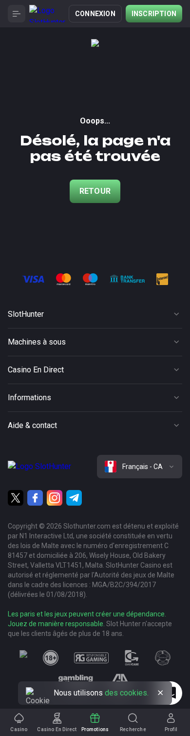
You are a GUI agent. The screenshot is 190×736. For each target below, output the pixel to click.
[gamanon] (163, 658)
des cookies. (127, 692)
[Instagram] (54, 498)
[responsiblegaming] (91, 658)
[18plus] (50, 658)
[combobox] (139, 466)
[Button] (16, 13)
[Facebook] (35, 498)
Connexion (95, 14)
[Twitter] (15, 498)
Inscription (154, 14)
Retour (95, 191)
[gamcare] (132, 658)
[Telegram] (74, 498)
